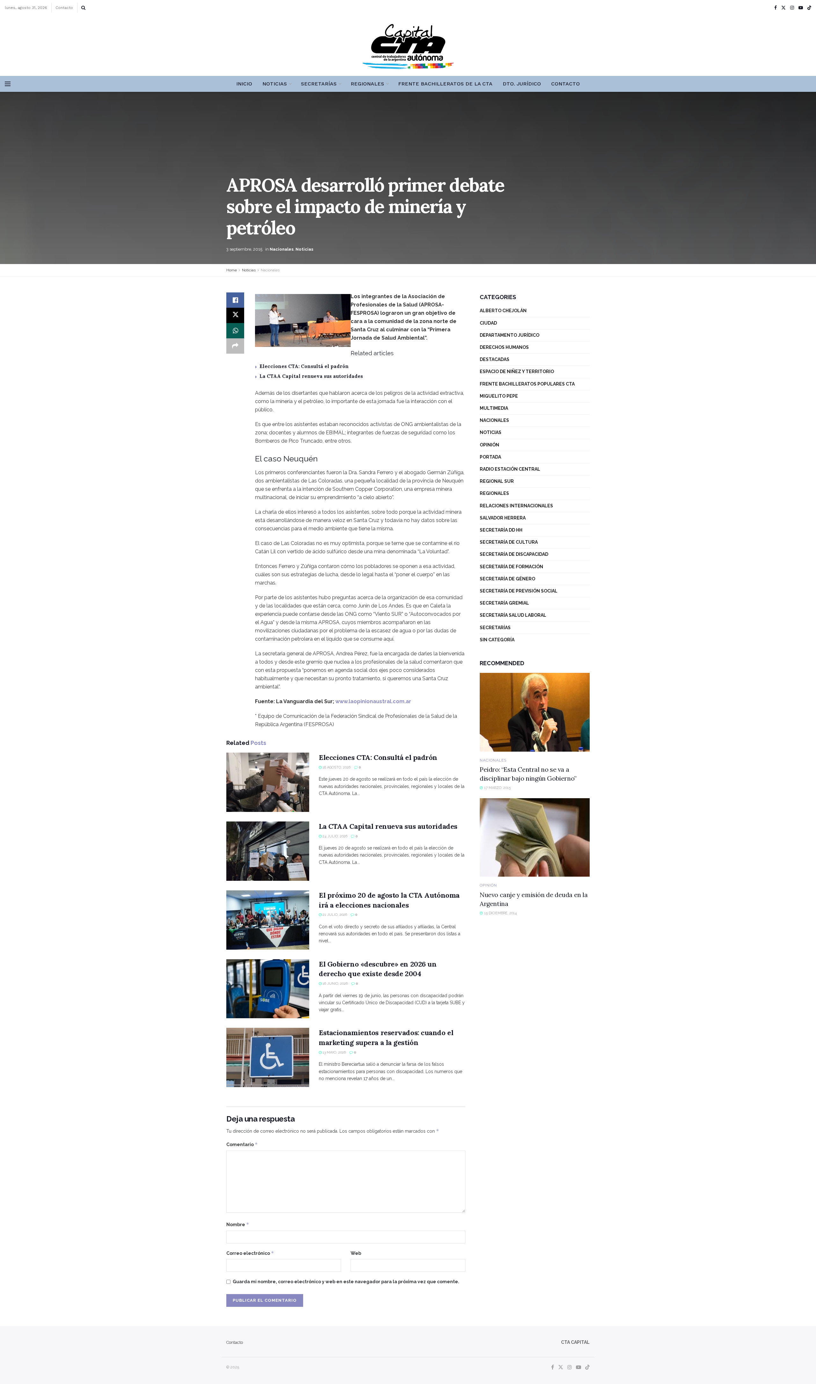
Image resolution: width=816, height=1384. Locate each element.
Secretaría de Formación (511, 566)
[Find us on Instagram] (792, 8)
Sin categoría (497, 639)
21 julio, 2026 (334, 915)
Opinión (489, 444)
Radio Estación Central (510, 469)
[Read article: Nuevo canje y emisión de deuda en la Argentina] (535, 837)
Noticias (274, 84)
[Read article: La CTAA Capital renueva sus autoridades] (267, 851)
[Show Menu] (8, 84)
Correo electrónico (250, 1253)
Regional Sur (497, 481)
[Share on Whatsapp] (235, 330)
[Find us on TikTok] (809, 8)
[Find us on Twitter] (783, 8)
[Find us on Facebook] (775, 8)
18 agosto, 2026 (336, 767)
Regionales (367, 84)
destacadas (494, 359)
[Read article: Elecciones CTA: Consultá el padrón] (267, 782)
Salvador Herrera (503, 517)
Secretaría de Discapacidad (514, 554)
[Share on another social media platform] (235, 346)
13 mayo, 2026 (334, 1052)
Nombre (237, 1224)
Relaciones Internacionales (516, 505)
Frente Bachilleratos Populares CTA (527, 383)
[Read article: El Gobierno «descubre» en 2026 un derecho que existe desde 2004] (267, 989)
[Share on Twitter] (235, 315)
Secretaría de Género (507, 578)
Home (231, 270)
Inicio (244, 84)
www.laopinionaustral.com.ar (373, 701)
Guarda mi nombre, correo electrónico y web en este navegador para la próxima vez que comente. (346, 1281)
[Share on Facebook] (235, 300)
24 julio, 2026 (334, 836)
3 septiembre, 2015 (244, 249)
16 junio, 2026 (335, 984)
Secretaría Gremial (504, 603)
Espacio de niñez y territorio (517, 371)
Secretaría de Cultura (509, 542)
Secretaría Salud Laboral (513, 615)
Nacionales (282, 249)
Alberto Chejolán (503, 310)
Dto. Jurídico (522, 84)
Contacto (64, 7)
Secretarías (319, 84)
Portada (490, 457)
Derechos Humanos (504, 347)
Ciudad (488, 323)
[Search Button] (83, 7)
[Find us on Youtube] (800, 8)
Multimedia (494, 408)
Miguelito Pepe (499, 396)
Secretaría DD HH (501, 530)
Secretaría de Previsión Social (518, 590)
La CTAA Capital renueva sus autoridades (311, 376)
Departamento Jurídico (509, 335)
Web (356, 1253)
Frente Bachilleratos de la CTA (445, 84)
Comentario (242, 1144)
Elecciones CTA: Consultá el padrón (304, 366)
